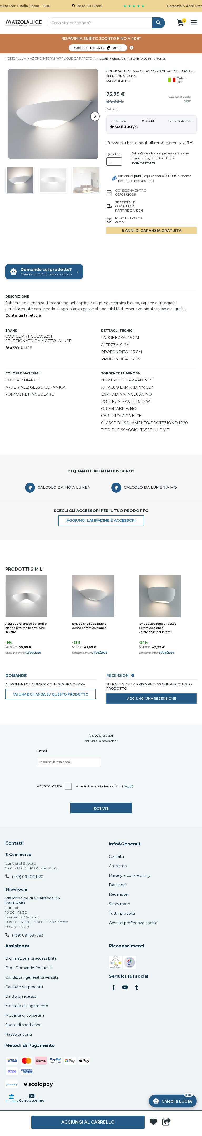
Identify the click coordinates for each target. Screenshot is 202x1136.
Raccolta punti (18, 1034)
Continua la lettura (23, 315)
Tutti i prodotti (122, 913)
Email (42, 751)
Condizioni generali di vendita (32, 977)
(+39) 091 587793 (27, 935)
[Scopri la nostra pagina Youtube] (124, 987)
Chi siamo (118, 866)
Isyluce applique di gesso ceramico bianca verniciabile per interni (157, 628)
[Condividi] (166, 1122)
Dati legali (118, 885)
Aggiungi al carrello (88, 1122)
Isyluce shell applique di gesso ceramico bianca (89, 626)
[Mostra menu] (194, 23)
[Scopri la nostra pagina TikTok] (136, 987)
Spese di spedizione (23, 1024)
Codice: (98, 48)
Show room (119, 904)
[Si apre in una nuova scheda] (115, 963)
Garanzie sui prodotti (24, 987)
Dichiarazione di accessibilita (31, 958)
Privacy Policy (49, 786)
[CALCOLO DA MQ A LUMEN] (30, 488)
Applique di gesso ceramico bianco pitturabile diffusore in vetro (26, 628)
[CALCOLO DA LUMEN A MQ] (116, 488)
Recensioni (119, 894)
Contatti (14, 843)
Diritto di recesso (20, 996)
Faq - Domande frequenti (28, 968)
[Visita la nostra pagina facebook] (113, 987)
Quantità (113, 154)
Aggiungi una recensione (151, 699)
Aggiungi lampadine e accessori (101, 520)
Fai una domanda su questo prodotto (50, 694)
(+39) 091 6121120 (27, 876)
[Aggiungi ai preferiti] (153, 1122)
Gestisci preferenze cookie (133, 922)
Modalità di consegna (24, 1015)
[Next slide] (95, 116)
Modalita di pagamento (26, 1005)
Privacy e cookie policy (129, 875)
